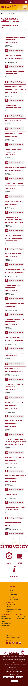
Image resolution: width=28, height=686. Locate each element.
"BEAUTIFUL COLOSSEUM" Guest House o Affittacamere (14, 387)
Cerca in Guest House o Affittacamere (9, 27)
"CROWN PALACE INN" (13, 494)
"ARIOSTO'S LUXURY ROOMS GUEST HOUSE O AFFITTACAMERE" (15, 321)
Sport (11, 590)
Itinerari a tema (6, 618)
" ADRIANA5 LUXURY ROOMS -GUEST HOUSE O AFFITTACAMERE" (15, 39)
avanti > (17, 539)
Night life (12, 597)
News (3, 621)
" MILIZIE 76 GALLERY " (13, 121)
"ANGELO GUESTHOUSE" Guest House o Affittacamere (13, 287)
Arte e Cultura (13, 594)
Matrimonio (13, 595)
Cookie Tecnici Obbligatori (15, 670)
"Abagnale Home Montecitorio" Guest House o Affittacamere (14, 219)
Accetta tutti (20, 677)
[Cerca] (24, 30)
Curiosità (9, 611)
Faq (8, 632)
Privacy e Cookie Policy (14, 667)
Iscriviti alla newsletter (13, 637)
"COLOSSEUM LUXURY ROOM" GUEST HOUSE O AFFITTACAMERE (15, 478)
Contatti (9, 635)
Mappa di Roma (20, 618)
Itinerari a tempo (6, 620)
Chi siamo (9, 633)
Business (12, 589)
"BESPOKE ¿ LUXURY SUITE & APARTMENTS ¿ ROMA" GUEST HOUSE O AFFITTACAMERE (15, 442)
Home (3, 12)
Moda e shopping (14, 599)
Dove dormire (15, 12)
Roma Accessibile (21, 616)
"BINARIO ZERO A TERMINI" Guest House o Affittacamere (14, 460)
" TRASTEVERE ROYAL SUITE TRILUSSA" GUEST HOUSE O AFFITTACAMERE (14, 185)
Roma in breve (11, 604)
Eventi (4, 616)
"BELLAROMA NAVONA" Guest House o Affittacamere (13, 423)
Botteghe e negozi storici (14, 609)
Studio (11, 592)
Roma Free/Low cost (7, 623)
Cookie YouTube (14, 674)
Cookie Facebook (15, 673)
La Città (9, 606)
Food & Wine (5, 625)
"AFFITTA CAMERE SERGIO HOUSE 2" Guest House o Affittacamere (14, 238)
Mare (3, 626)
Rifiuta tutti (14, 681)
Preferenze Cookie (14, 653)
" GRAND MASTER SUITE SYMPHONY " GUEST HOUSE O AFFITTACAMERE (15, 89)
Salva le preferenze (8, 677)
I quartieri (10, 607)
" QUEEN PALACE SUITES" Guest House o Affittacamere (14, 152)
